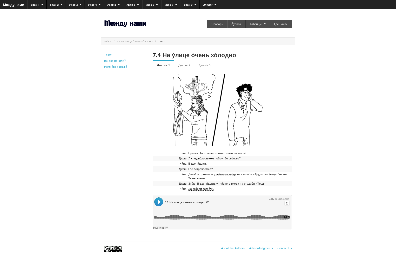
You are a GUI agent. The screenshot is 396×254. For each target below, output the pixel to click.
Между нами (13, 4)
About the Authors (233, 248)
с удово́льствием (202, 158)
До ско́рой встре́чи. (201, 189)
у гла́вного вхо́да (225, 174)
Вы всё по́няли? (115, 60)
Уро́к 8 (169, 5)
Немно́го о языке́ (115, 66)
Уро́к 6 (130, 5)
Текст (162, 41)
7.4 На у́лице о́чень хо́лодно (135, 41)
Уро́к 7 (150, 5)
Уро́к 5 (111, 5)
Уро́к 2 (54, 5)
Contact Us (284, 248)
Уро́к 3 (73, 5)
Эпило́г (207, 5)
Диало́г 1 (163, 65)
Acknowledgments (261, 248)
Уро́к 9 (188, 5)
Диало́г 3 (205, 65)
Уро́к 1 (35, 5)
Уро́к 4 (92, 5)
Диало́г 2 (184, 65)
